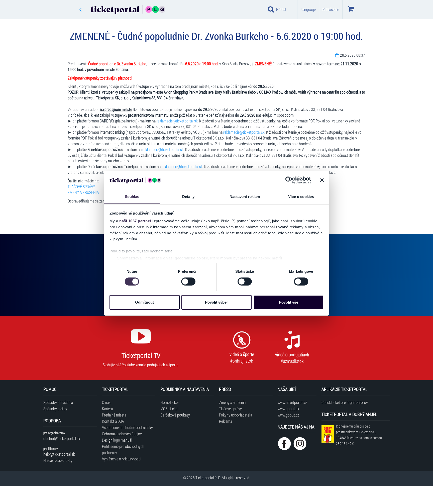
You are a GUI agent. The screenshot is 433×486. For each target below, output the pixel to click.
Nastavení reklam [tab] (245, 196)
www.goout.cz (288, 415)
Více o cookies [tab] (301, 196)
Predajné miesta (114, 415)
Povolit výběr (216, 302)
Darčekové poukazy (175, 415)
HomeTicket (169, 402)
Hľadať (281, 9)
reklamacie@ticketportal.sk (177, 120)
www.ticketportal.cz (292, 402)
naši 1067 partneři (136, 221)
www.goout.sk (288, 408)
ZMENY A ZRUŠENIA (83, 192)
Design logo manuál (117, 440)
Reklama (225, 421)
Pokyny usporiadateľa (235, 415)
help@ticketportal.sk (59, 454)
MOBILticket (169, 408)
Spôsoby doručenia (58, 402)
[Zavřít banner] (322, 180)
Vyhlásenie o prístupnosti (121, 458)
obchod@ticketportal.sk (61, 438)
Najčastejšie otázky (57, 460)
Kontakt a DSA (113, 421)
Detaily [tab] (188, 196)
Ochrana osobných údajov (122, 433)
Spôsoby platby (55, 408)
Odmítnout (144, 302)
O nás (106, 402)
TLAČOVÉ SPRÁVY (81, 186)
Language (308, 9)
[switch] (188, 281)
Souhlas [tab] (132, 196)
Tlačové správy (230, 408)
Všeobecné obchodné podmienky (127, 427)
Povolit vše (288, 302)
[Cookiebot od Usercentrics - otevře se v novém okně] (289, 180)
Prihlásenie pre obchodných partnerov (123, 449)
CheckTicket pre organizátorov (344, 402)
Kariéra (107, 408)
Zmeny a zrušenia (232, 402)
